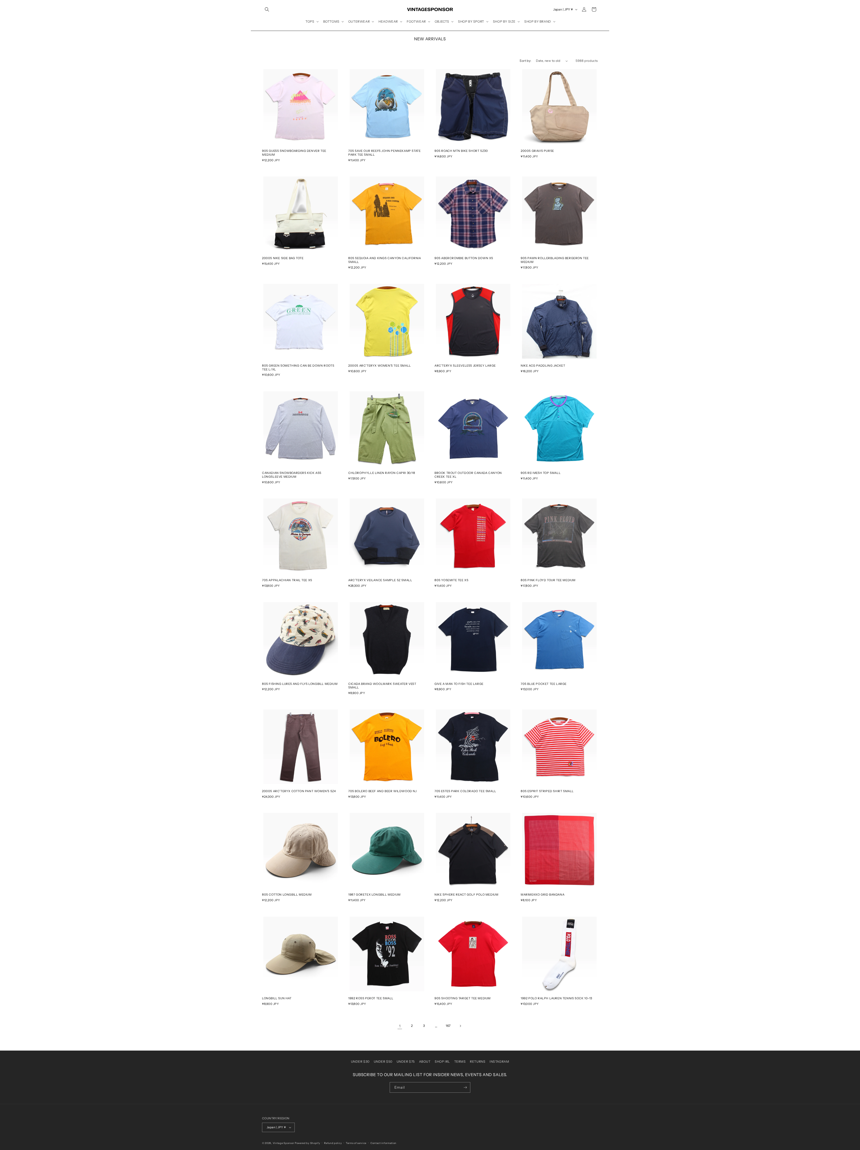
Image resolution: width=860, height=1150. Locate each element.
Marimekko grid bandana (542, 894)
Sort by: (525, 61)
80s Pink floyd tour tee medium (548, 580)
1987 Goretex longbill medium (374, 894)
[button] (267, 9)
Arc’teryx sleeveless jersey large (465, 365)
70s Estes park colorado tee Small (465, 791)
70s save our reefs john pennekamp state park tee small (384, 152)
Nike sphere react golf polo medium (466, 894)
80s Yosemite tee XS (451, 580)
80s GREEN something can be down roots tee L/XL (298, 367)
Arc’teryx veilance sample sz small (380, 580)
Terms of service (356, 1143)
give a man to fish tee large (459, 684)
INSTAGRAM (499, 1062)
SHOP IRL (442, 1062)
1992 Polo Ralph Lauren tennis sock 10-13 (556, 998)
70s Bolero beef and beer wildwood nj (382, 791)
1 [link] (400, 1026)
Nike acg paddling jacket (543, 365)
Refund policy (333, 1143)
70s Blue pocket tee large (544, 684)
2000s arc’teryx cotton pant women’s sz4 (299, 791)
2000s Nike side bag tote (282, 258)
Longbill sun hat (277, 998)
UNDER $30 (360, 1062)
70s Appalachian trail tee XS (287, 580)
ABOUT (425, 1062)
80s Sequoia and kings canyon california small (384, 260)
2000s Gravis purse (537, 151)
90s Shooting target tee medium (462, 998)
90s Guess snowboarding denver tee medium (294, 152)
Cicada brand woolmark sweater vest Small (382, 685)
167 (448, 1026)
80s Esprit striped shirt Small (547, 791)
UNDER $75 (406, 1062)
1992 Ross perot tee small (370, 998)
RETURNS (477, 1062)
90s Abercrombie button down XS (463, 258)
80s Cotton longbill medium (287, 894)
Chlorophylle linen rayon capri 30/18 (381, 473)
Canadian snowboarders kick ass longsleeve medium (291, 474)
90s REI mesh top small (541, 473)
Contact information (383, 1143)
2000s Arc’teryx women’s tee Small (379, 365)
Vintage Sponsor (283, 1143)
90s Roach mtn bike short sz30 (461, 151)
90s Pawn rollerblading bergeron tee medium (555, 260)
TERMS (460, 1062)
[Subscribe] (465, 1087)
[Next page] (460, 1026)
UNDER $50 (383, 1062)
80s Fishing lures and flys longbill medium (300, 684)
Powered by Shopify (307, 1143)
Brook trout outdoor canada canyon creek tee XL (468, 474)
